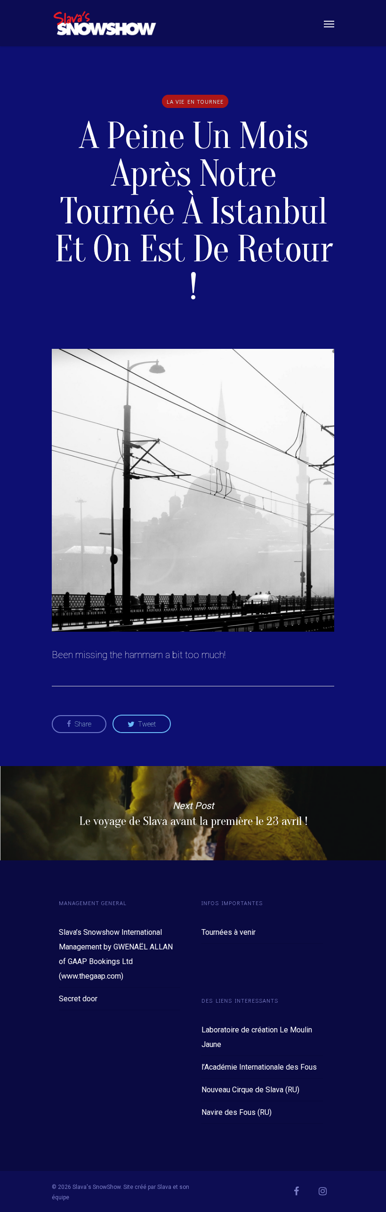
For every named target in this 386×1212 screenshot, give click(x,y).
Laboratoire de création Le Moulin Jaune (256, 1037)
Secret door (78, 998)
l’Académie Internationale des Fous (259, 1067)
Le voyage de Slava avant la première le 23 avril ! (193, 813)
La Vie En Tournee (195, 101)
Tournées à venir (228, 932)
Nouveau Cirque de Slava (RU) (250, 1089)
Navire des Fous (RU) (236, 1112)
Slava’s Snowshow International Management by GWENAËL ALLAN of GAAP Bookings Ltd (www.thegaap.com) (116, 954)
